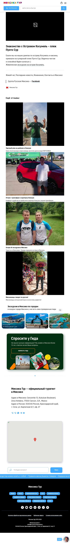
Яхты (42, 493)
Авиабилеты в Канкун (53, 493)
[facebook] (22, 507)
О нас (50, 501)
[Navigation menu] (65, 3)
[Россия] (12, 413)
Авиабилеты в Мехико (19, 497)
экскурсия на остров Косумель (30, 65)
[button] (61, 3)
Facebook (36, 81)
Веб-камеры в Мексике (24, 501)
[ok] (39, 507)
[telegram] (21, 413)
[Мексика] (15, 413)
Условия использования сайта (54, 515)
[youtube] (30, 507)
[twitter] (43, 507)
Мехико (12, 493)
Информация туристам (39, 501)
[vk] (35, 507)
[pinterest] (47, 507)
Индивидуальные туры (31, 493)
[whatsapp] (18, 413)
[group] (13, 321)
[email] (24, 413)
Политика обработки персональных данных (19, 515)
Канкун (20, 493)
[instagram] (26, 507)
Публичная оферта (39, 515)
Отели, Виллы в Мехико (49, 497)
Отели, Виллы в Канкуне (34, 497)
